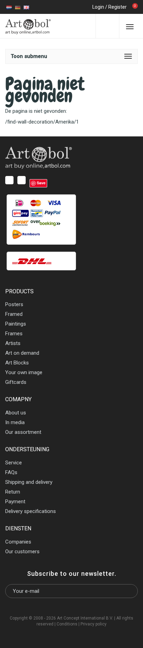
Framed (14, 314)
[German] (17, 7)
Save (41, 182)
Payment (15, 501)
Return (12, 492)
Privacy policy (94, 624)
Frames (14, 333)
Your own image (23, 372)
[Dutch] (9, 7)
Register (117, 7)
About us (15, 413)
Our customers (22, 551)
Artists (12, 343)
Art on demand (22, 353)
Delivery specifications (30, 511)
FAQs (11, 472)
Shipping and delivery (28, 482)
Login (98, 7)
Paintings (15, 324)
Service (13, 463)
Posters (14, 304)
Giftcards (15, 382)
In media (15, 422)
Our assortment (23, 432)
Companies (18, 542)
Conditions (67, 624)
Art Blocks (17, 363)
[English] (26, 7)
